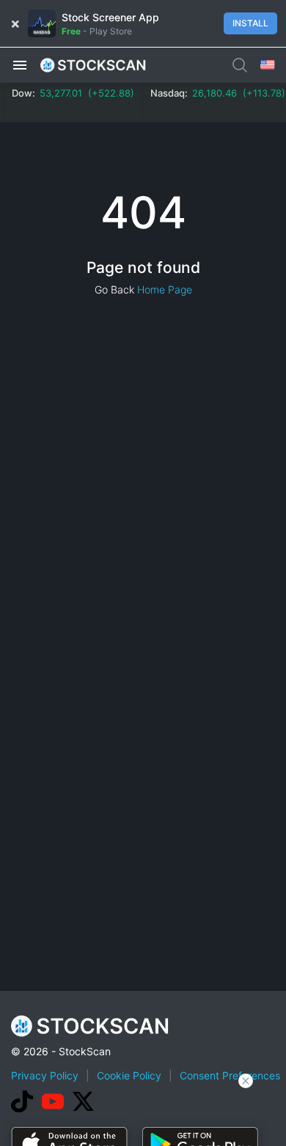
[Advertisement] (143, 1113)
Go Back (114, 289)
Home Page (164, 289)
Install (250, 23)
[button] (20, 64)
